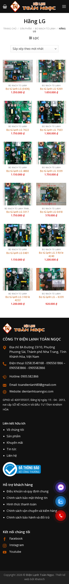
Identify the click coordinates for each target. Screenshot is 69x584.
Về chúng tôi (15, 430)
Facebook (16, 538)
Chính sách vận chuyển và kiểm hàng (32, 511)
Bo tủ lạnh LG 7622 (17, 130)
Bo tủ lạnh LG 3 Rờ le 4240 (51, 254)
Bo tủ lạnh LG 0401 (17, 253)
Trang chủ (9, 28)
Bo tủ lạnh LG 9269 (51, 88)
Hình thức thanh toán (21, 504)
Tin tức (11, 449)
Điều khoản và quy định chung (28, 491)
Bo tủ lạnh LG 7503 (51, 130)
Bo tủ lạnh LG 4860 (17, 171)
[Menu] (64, 6)
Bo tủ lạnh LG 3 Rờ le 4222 (18, 298)
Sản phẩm (26, 28)
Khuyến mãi (15, 443)
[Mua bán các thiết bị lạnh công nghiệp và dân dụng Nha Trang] (34, 6)
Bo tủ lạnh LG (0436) (18, 88)
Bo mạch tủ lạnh (45, 28)
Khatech (40, 579)
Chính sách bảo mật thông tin (27, 498)
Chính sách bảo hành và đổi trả (28, 517)
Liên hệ (12, 456)
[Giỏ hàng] (5, 6)
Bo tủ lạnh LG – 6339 (51, 297)
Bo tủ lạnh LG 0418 (51, 212)
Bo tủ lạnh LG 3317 (17, 212)
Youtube (15, 552)
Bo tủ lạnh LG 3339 (51, 171)
